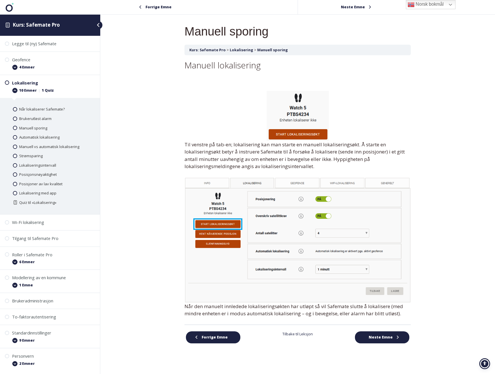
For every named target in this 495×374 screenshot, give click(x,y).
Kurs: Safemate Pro (36, 24)
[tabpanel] (297, 188)
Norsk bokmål (429, 4)
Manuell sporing (272, 49)
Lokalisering (241, 49)
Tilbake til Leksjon (297, 333)
